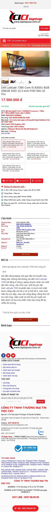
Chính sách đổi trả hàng (11, 364)
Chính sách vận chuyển (11, 370)
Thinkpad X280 (23, 464)
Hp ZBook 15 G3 (26, 478)
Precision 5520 (6, 473)
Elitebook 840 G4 (23, 476)
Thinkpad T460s (36, 464)
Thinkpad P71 (18, 466)
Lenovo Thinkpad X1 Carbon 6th (13, 461)
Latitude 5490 (6, 472)
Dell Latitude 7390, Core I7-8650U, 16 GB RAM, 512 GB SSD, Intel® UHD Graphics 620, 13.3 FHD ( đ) (12, 168)
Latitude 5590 (31, 470)
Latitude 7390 (11, 288)
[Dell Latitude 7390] (25, 64)
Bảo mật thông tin (9, 386)
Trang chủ (5, 45)
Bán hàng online (9, 373)
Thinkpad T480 (23, 463)
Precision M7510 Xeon (38, 472)
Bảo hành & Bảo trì (10, 367)
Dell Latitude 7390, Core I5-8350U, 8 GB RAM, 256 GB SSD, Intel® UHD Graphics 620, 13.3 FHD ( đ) (12, 144)
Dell (29, 45)
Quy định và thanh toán (11, 391)
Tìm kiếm (44, 28)
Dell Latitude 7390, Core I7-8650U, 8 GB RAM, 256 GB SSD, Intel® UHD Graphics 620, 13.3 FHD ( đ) (37, 156)
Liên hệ (25, 7)
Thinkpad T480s (11, 463)
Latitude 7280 (43, 470)
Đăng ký (41, 401)
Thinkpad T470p (11, 464)
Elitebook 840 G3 (36, 476)
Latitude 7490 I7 (19, 473)
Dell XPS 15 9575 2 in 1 (21, 472)
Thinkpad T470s (36, 463)
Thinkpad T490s (31, 461)
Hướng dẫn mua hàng (11, 388)
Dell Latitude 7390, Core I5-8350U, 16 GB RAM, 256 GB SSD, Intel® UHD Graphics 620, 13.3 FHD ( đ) (37, 144)
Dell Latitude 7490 (7, 470)
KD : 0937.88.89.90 (27, 508)
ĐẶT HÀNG (9, 181)
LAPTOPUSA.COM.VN (18, 45)
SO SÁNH (38, 181)
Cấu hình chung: (8, 138)
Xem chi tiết (5, 133)
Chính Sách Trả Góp (10, 376)
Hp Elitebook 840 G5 (8, 476)
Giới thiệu (6, 383)
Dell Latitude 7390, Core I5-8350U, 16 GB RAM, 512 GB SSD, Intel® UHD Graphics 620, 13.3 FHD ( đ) (12, 156)
